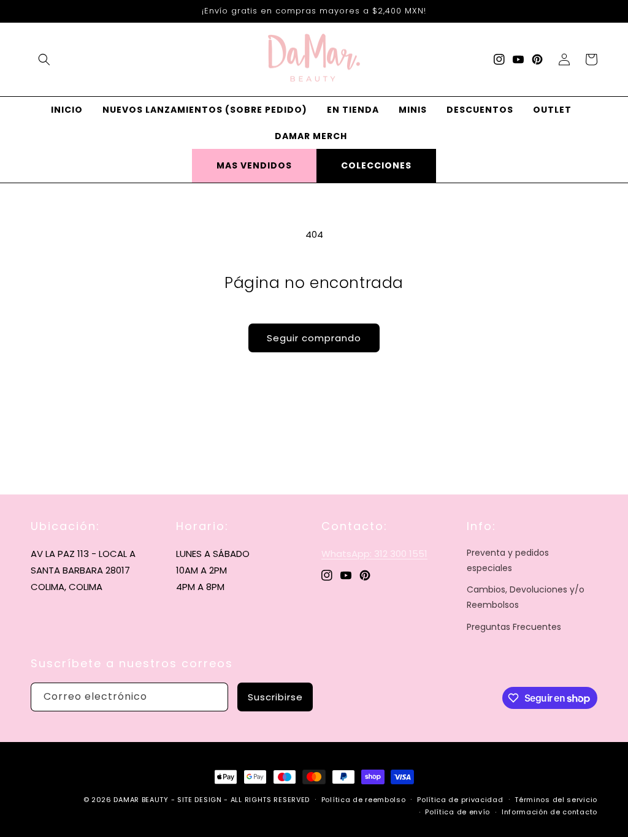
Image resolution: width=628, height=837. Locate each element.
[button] (44, 59)
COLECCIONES (376, 165)
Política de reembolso (363, 800)
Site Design (199, 800)
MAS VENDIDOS (254, 165)
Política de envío (457, 812)
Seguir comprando (314, 337)
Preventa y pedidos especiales (508, 560)
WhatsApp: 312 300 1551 (374, 553)
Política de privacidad (460, 800)
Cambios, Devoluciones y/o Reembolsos (525, 597)
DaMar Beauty (140, 800)
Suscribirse (275, 697)
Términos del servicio (556, 800)
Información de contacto (549, 812)
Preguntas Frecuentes (514, 627)
